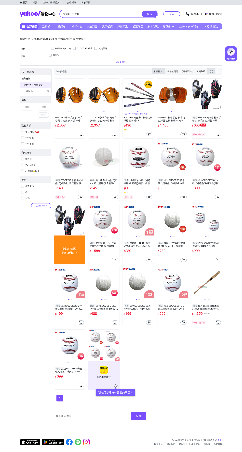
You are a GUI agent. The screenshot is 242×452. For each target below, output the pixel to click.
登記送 (62, 26)
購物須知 (183, 444)
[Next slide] (83, 94)
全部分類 (26, 78)
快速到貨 (92, 26)
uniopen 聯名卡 (192, 26)
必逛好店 (138, 26)
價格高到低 (187, 71)
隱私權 (207, 444)
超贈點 (214, 26)
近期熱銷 (201, 71)
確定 (43, 115)
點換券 (46, 26)
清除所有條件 (41, 205)
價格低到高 (172, 71)
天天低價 (107, 26)
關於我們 (171, 444)
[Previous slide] (56, 94)
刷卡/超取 (153, 26)
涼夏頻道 (122, 26)
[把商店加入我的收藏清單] (116, 386)
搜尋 (138, 416)
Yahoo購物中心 (37, 14)
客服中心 (158, 444)
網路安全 (195, 444)
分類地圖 (218, 444)
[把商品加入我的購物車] (81, 134)
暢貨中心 (77, 26)
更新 (219, 439)
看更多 (167, 26)
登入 (171, 14)
